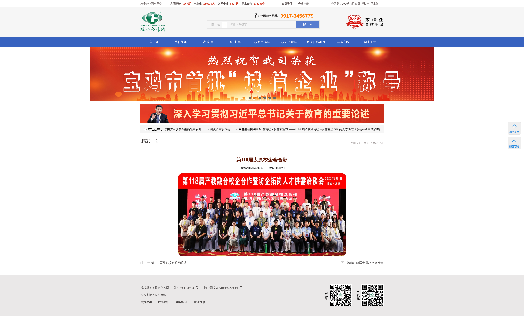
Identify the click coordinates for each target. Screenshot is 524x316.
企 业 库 (235, 42)
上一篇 (145, 263)
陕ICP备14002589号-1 (187, 287)
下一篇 (345, 263)
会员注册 (303, 3)
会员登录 (287, 3)
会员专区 (343, 42)
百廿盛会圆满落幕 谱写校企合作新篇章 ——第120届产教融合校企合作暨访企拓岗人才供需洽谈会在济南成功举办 (296, 129)
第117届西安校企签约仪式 (169, 263)
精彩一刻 (378, 142)
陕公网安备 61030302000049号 (223, 287)
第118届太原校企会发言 (367, 263)
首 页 (154, 42)
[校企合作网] (152, 22)
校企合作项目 (316, 42)
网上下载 (370, 42)
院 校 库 (208, 42)
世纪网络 (160, 295)
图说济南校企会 (206, 129)
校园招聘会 (289, 42)
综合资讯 (181, 42)
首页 (366, 142)
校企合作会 (262, 42)
